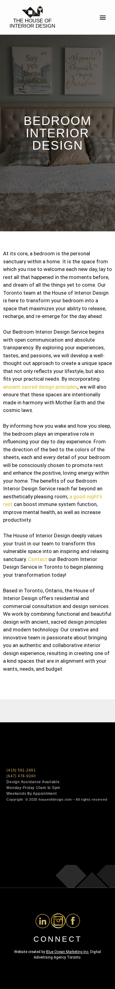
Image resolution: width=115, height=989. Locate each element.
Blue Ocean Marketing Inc (67, 952)
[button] (103, 17)
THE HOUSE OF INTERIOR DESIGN (32, 23)
